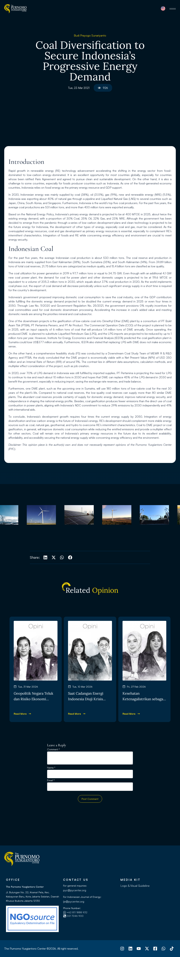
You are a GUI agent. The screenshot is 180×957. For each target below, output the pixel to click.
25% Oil (86, 218)
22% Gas (99, 218)
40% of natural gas (59, 199)
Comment (53, 749)
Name (51, 767)
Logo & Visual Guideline (135, 885)
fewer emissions (128, 401)
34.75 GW (115, 273)
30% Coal (73, 218)
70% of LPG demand (39, 373)
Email (50, 780)
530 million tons (113, 258)
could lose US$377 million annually (41, 342)
